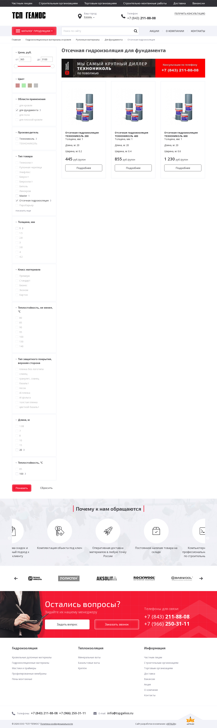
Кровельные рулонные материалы (32, 657)
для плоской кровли (30, 119)
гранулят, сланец (29, 378)
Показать (22, 488)
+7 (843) (141, 18)
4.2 (21, 256)
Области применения (31, 99)
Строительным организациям (58, 3)
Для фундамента (114, 39)
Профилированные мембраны (29, 673)
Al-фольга (25, 397)
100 (21, 336)
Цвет (21, 78)
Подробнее (83, 167)
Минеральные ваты (89, 657)
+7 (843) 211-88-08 (44, 713)
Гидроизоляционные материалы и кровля (48, 39)
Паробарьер (26, 205)
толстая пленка (28, 402)
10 (20, 440)
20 (22, 449)
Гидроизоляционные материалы (30, 662)
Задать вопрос (67, 624)
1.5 (21, 233)
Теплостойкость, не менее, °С (35, 309)
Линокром (25, 191)
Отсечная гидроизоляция (35, 200)
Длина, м (24, 419)
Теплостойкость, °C (30, 462)
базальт (24, 383)
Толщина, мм (26, 221)
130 (21, 341)
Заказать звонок (117, 624)
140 (21, 346)
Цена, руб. (25, 52)
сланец (23, 373)
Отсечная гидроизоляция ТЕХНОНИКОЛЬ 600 (181, 134)
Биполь (23, 186)
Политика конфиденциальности (56, 723)
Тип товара (25, 156)
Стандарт (24, 280)
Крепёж (82, 668)
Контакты (198, 30)
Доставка (179, 3)
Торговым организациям (100, 3)
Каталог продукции (35, 30)
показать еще (23, 210)
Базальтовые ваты (89, 662)
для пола (24, 114)
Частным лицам (22, 3)
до (38, 59)
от (17, 59)
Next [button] (207, 538)
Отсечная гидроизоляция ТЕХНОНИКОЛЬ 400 (131, 134)
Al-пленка (24, 392)
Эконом (23, 290)
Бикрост (24, 176)
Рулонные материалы (88, 39)
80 (20, 317)
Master (24, 195)
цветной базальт (29, 407)
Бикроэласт (26, 181)
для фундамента (30, 110)
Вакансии (198, 3)
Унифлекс (25, 172)
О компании (175, 30)
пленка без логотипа (31, 369)
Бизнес (23, 285)
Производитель (28, 132)
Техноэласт (26, 162)
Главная (16, 39)
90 (20, 327)
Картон (23, 294)
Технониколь (28, 138)
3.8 (21, 247)
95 (20, 332)
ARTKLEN (171, 723)
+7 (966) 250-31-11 (72, 713)
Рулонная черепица (30, 167)
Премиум (24, 275)
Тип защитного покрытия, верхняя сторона (35, 360)
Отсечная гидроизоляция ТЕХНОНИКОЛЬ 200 (82, 134)
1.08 (21, 426)
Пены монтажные (22, 679)
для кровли (25, 105)
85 (20, 322)
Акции (154, 30)
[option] (36, 534)
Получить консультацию (190, 13)
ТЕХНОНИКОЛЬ (28, 143)
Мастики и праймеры (24, 668)
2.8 (21, 237)
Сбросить (46, 487)
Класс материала (29, 269)
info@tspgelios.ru (120, 713)
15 (20, 445)
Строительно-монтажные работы (145, 3)
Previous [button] (9, 538)
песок (22, 388)
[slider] (16, 66)
